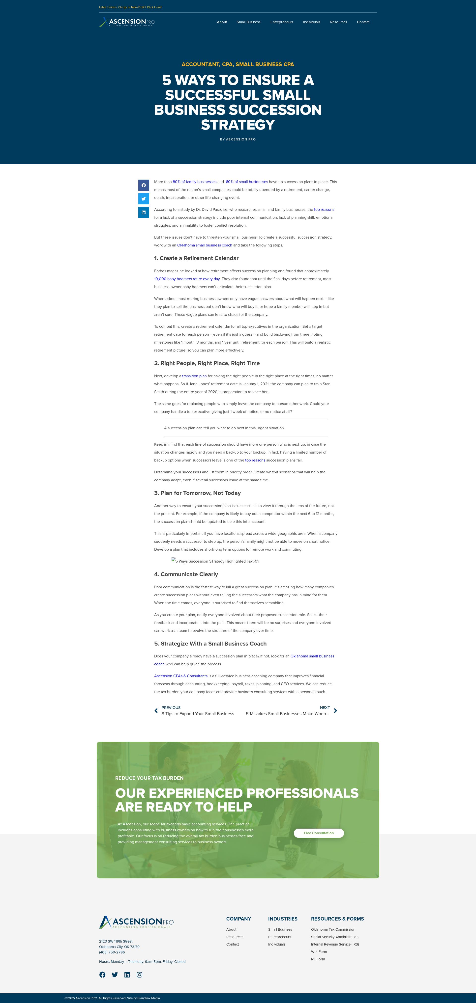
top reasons (324, 209)
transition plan (194, 376)
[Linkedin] (127, 975)
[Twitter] (115, 975)
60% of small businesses (247, 182)
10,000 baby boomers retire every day (187, 279)
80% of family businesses (194, 182)
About (222, 22)
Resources (338, 22)
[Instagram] (139, 975)
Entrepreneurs (281, 22)
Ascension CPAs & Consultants (181, 676)
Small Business (249, 22)
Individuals (311, 22)
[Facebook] (102, 975)
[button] (143, 185)
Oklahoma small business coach (204, 245)
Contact (363, 22)
